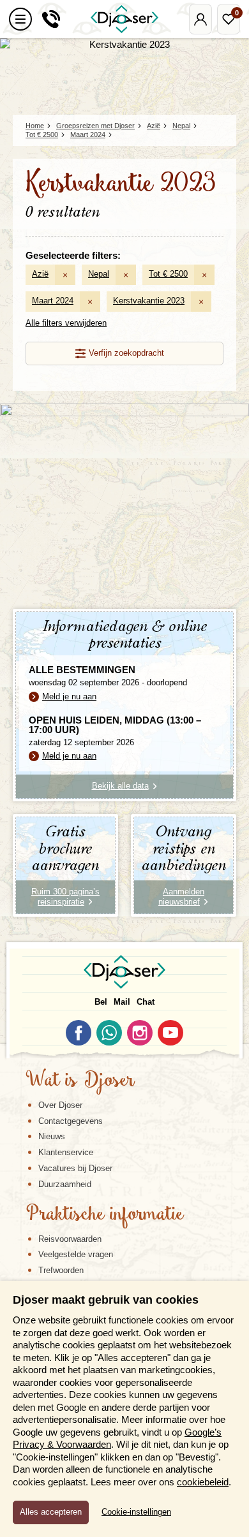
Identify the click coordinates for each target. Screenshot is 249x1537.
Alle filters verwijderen (66, 323)
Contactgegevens (70, 1121)
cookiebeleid (203, 1481)
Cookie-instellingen (136, 1512)
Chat (146, 1002)
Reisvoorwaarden (70, 1239)
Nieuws (51, 1136)
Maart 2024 (52, 300)
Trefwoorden (61, 1270)
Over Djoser (60, 1105)
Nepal (98, 274)
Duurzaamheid (64, 1184)
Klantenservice (65, 1152)
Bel (100, 1002)
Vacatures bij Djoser (75, 1168)
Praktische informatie (105, 1215)
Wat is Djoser (80, 1081)
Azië (40, 274)
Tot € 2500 (168, 274)
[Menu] (20, 19)
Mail (122, 1002)
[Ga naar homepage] (124, 19)
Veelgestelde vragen (75, 1254)
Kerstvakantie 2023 (149, 300)
